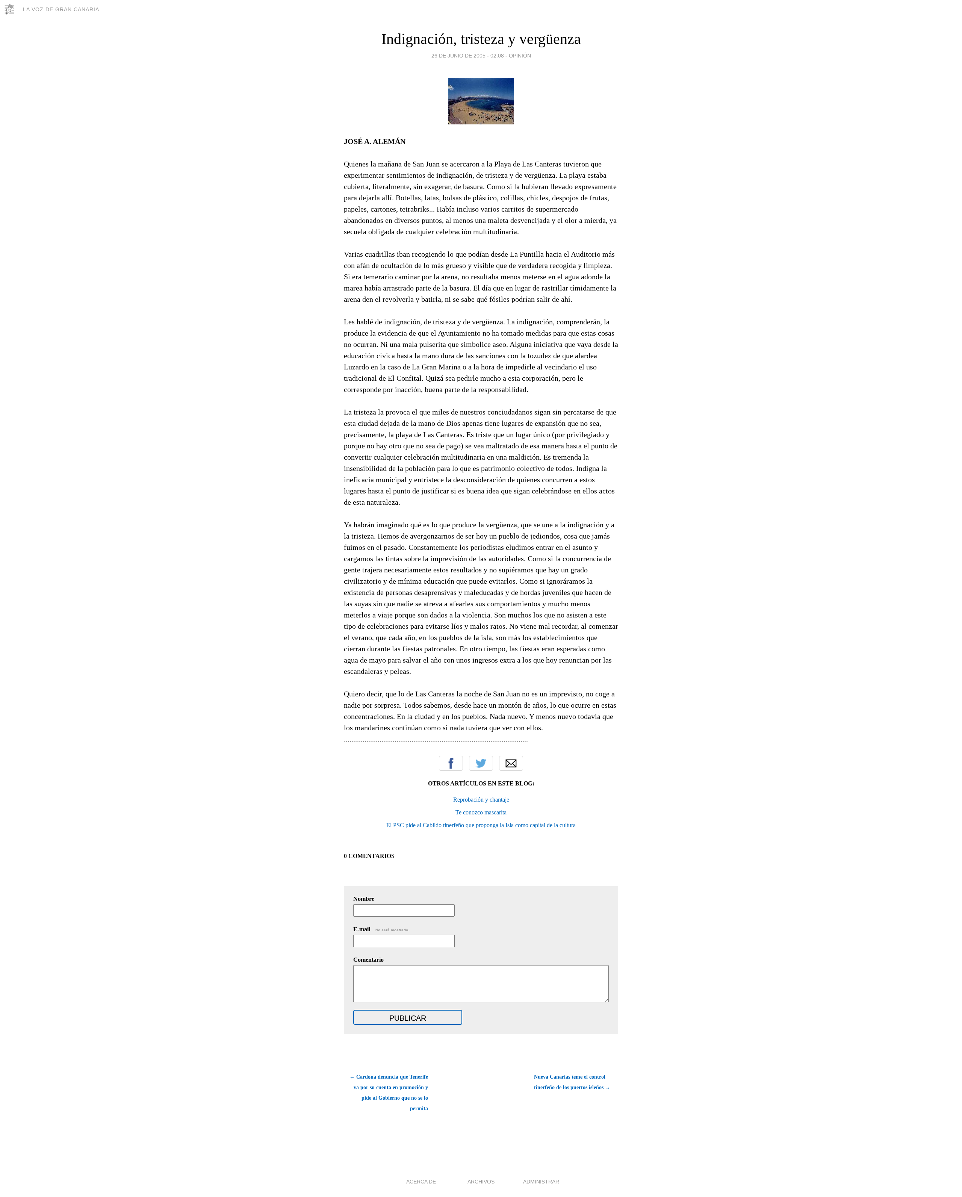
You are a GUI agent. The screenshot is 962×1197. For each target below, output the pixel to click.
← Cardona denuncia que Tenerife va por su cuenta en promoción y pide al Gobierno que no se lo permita (388, 1092)
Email (511, 763)
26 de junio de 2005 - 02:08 (467, 56)
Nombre (363, 899)
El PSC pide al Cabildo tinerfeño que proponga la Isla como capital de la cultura (481, 825)
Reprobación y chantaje (481, 799)
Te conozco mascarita (481, 812)
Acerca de (421, 1182)
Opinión (520, 56)
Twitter (481, 763)
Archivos (481, 1182)
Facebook (451, 763)
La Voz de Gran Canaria (61, 9)
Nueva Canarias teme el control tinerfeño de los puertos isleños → (572, 1082)
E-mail (381, 929)
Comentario (368, 959)
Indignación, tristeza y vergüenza (481, 38)
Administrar (541, 1182)
